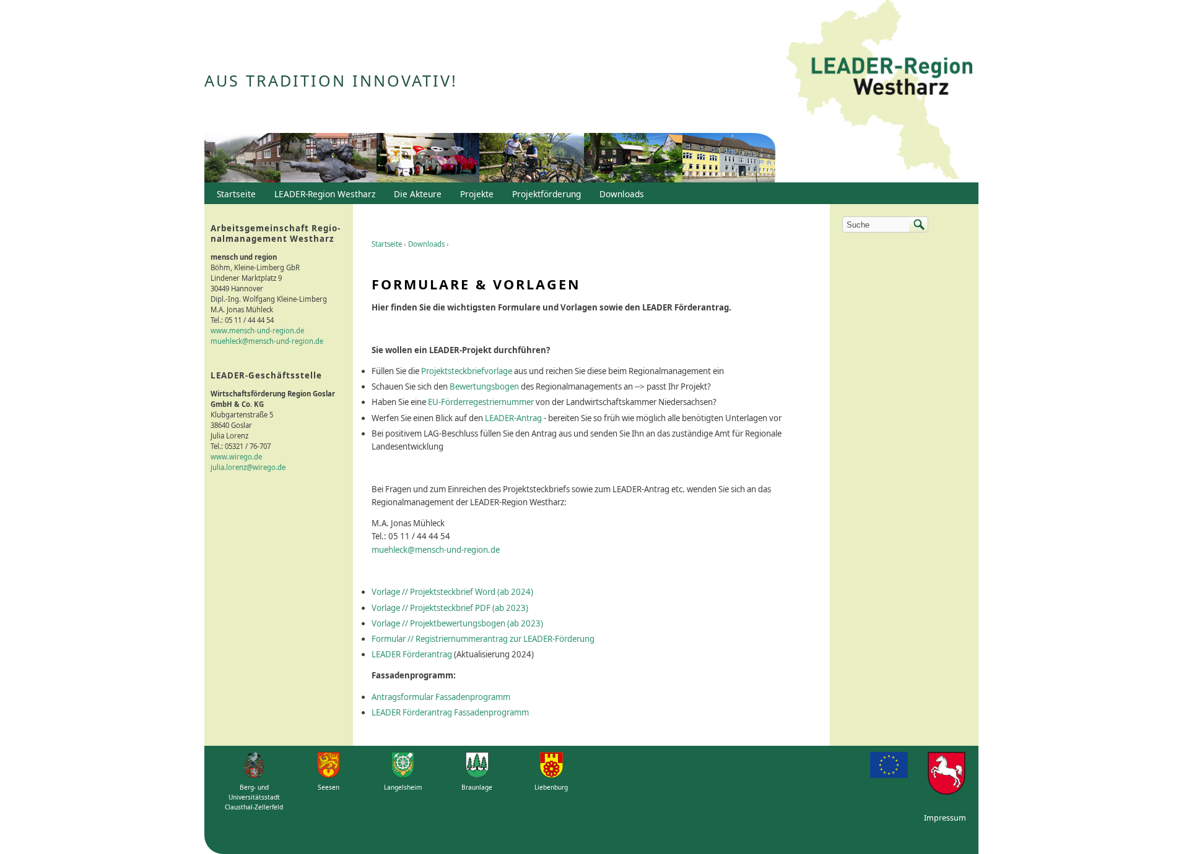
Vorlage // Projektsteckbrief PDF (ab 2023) (450, 607)
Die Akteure (415, 196)
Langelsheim (403, 787)
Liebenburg (551, 787)
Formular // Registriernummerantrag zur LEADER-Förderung (483, 638)
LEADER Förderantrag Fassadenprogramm (450, 712)
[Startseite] (879, 91)
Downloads (426, 244)
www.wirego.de (236, 456)
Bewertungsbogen (484, 386)
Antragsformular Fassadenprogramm (441, 696)
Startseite (387, 244)
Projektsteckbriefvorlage (466, 371)
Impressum (945, 818)
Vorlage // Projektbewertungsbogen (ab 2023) (457, 623)
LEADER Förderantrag (412, 654)
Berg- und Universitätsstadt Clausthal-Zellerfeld (254, 797)
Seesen (328, 787)
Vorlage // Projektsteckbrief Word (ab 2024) (452, 591)
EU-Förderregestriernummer (481, 402)
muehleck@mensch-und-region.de (436, 549)
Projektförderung (543, 196)
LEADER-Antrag (513, 418)
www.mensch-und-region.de (257, 330)
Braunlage (476, 787)
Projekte (477, 194)
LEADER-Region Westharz (321, 196)
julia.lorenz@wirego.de (248, 467)
